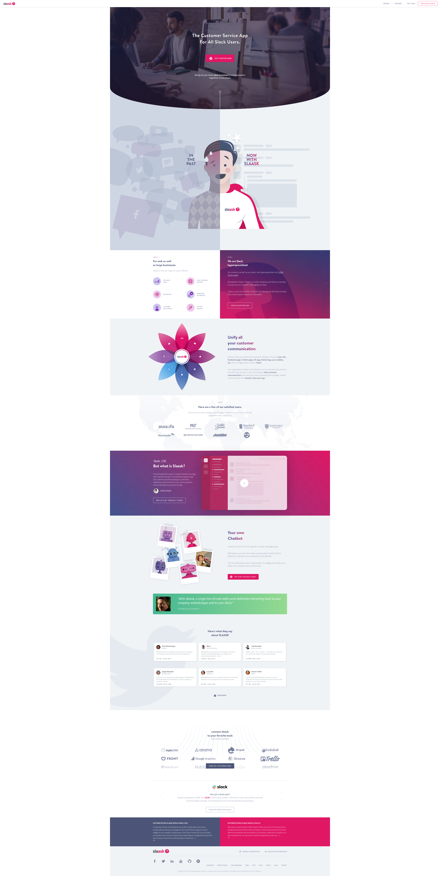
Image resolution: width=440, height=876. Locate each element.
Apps (254, 865)
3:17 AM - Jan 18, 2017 (163, 659)
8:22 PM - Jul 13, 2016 (208, 684)
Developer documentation (277, 852)
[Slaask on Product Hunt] (198, 862)
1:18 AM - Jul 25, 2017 (208, 659)
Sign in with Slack (428, 4)
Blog (261, 865)
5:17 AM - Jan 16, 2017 (253, 684)
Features (398, 4)
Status (268, 865)
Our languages (236, 865)
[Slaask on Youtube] (181, 862)
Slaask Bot (210, 865)
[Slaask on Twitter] (163, 862)
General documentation (251, 852)
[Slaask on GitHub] (190, 862)
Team (247, 865)
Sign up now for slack (220, 809)
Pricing (386, 4)
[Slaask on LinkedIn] (172, 862)
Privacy (284, 865)
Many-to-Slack (222, 865)
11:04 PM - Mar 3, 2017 (253, 659)
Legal (276, 865)
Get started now (223, 58)
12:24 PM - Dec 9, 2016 (163, 684)
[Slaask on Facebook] (155, 862)
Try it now (411, 4)
